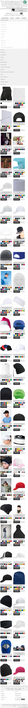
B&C (12, 17)
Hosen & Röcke (4, 77)
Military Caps (3, 40)
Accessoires (3, 84)
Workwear (3, 79)
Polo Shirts (3, 52)
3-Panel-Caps (3, 22)
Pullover (2, 57)
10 (16, 686)
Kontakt (2, 693)
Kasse (22, 15)
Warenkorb (17, 15)
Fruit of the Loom (5, 17)
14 (25, 686)
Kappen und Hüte (4, 20)
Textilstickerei (18, 695)
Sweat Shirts (3, 54)
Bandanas (3, 33)
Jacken (2, 59)
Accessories (3, 31)
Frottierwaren (4, 64)
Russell (12, 689)
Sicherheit (3, 45)
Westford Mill (18, 689)
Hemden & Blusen (4, 81)
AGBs (2, 699)
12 (21, 686)
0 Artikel (21, 10)
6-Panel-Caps (3, 27)
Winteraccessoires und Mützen (7, 72)
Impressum (3, 697)
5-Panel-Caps (3, 24)
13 (23, 686)
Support (2, 695)
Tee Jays (24, 17)
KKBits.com (25, 706)
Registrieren (7, 15)
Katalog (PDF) (18, 693)
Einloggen (12, 15)
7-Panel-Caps (3, 29)
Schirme (2, 69)
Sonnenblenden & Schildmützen (7, 47)
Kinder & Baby (4, 62)
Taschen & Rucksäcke (5, 67)
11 (19, 686)
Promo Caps (3, 42)
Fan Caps (3, 36)
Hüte (2, 38)
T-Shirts (2, 50)
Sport (2, 74)
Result (18, 17)
